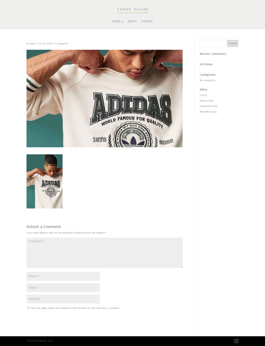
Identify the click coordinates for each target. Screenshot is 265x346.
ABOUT (132, 21)
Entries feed (206, 101)
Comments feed (208, 106)
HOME (116, 21)
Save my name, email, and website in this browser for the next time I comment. (75, 308)
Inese (33, 43)
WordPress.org (208, 112)
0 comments (61, 43)
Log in (203, 95)
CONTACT (147, 21)
